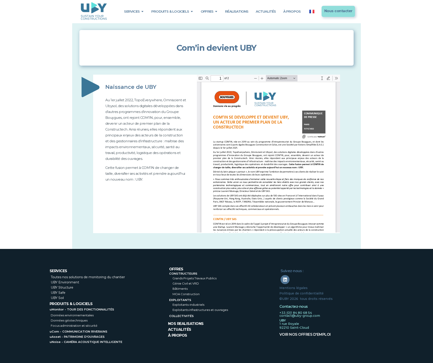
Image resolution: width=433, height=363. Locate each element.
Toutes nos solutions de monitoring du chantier (88, 277)
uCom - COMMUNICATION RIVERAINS (78, 331)
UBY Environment (65, 282)
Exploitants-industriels (188, 304)
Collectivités (181, 316)
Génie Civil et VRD (186, 283)
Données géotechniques (69, 320)
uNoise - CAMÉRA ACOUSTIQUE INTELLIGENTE (86, 342)
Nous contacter (338, 11)
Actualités (179, 329)
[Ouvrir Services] (142, 11)
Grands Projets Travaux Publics (194, 278)
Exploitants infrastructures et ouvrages (200, 310)
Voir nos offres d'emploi (305, 334)
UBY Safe (58, 293)
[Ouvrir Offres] (216, 11)
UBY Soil (57, 298)
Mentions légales (293, 288)
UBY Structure (62, 287)
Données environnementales (72, 315)
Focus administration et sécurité (74, 325)
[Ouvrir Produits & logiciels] (191, 11)
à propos (177, 335)
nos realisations (186, 324)
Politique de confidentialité (301, 293)
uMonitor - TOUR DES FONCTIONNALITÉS (82, 309)
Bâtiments (180, 288)
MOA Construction (186, 294)
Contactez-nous (293, 306)
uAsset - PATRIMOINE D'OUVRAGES (77, 336)
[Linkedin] (285, 279)
